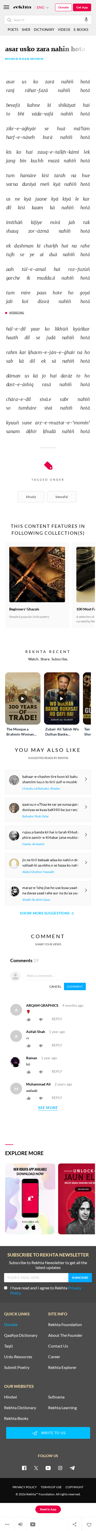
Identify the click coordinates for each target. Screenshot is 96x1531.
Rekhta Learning (62, 1408)
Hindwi (10, 1397)
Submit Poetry (16, 1367)
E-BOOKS (81, 30)
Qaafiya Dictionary (20, 1335)
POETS (13, 30)
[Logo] (22, 7)
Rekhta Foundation (65, 1325)
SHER (26, 30)
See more (48, 1108)
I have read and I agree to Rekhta (45, 1290)
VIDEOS (64, 30)
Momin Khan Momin (24, 59)
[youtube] (48, 1468)
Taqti (8, 1346)
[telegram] (72, 1468)
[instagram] (60, 1468)
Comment (75, 986)
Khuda (31, 496)
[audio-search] (86, 19)
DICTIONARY (44, 30)
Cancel (55, 986)
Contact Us (58, 1346)
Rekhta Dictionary (20, 1408)
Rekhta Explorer (62, 1367)
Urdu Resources (18, 1357)
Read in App (48, 1509)
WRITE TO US (53, 1433)
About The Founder (65, 1335)
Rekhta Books (16, 1418)
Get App (82, 7)
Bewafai (62, 496)
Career (54, 1357)
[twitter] (36, 1468)
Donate (63, 7)
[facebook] (24, 1468)
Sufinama (56, 1397)
